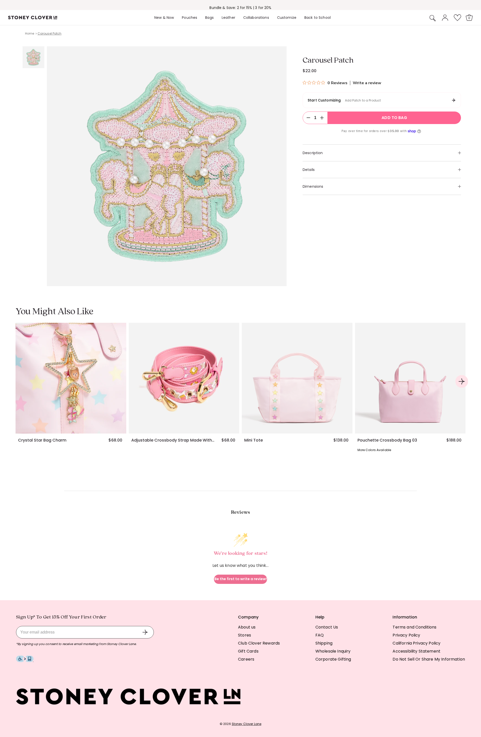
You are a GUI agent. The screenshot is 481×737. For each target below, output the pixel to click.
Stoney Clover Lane (246, 724)
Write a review (367, 83)
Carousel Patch (50, 33)
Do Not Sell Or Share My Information (429, 659)
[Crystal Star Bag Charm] (71, 378)
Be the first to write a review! (240, 578)
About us (247, 627)
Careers (246, 659)
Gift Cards (248, 651)
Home (29, 33)
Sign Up (145, 632)
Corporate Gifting (333, 659)
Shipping (323, 643)
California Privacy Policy (416, 643)
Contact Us (326, 627)
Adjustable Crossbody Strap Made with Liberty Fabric (172, 440)
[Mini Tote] (297, 378)
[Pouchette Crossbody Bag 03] (410, 378)
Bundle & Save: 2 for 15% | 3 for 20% (240, 6)
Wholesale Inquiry (333, 651)
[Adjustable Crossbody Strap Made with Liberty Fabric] (184, 378)
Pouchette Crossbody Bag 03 (387, 440)
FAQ (319, 635)
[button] (432, 18)
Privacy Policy (406, 635)
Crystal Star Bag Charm (42, 440)
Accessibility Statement (416, 651)
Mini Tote (253, 440)
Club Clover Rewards (259, 643)
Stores (244, 635)
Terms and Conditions (414, 627)
